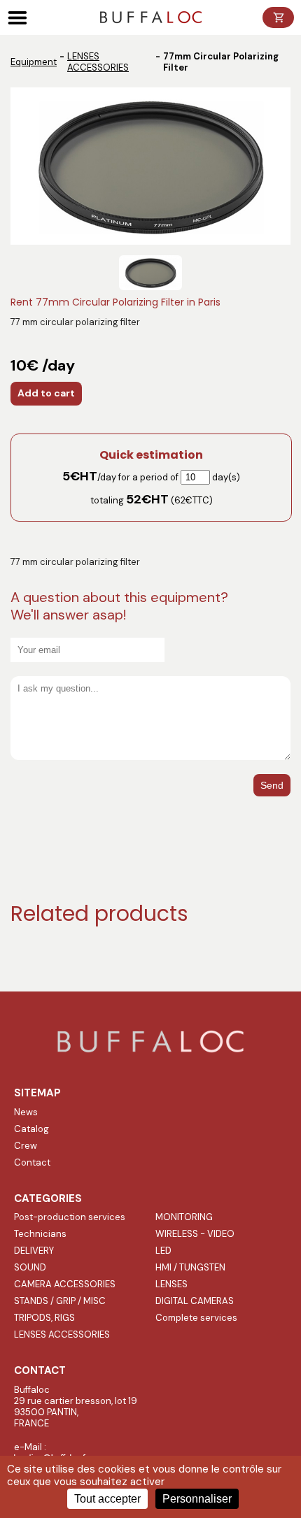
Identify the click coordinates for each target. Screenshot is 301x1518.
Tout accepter (107, 1499)
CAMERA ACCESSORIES (64, 1284)
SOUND (30, 1267)
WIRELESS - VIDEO (194, 1234)
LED (163, 1250)
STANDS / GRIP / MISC (60, 1301)
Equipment (33, 62)
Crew (25, 1146)
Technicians (40, 1234)
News (26, 1112)
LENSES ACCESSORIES (98, 61)
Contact (32, 1162)
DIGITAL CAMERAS (194, 1301)
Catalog (31, 1129)
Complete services (196, 1318)
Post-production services (69, 1217)
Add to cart (46, 393)
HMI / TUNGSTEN (190, 1267)
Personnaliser (197, 1499)
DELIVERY (34, 1250)
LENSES (171, 1284)
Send (272, 785)
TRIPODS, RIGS (44, 1318)
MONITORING (184, 1217)
